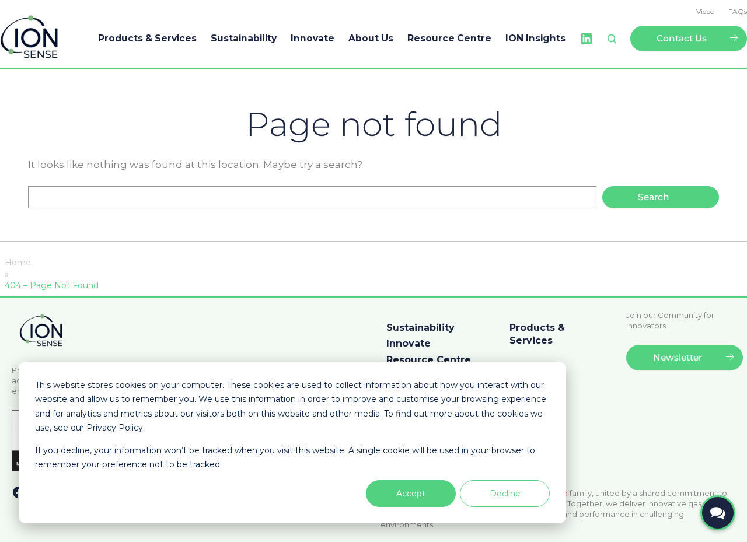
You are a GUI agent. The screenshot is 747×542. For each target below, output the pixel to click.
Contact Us (682, 38)
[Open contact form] (717, 512)
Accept (410, 493)
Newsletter (677, 357)
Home (18, 262)
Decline (505, 493)
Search (653, 196)
